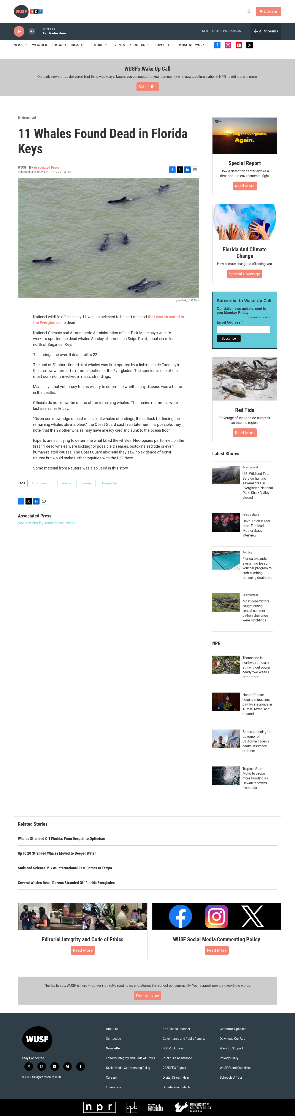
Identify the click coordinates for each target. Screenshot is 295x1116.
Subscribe (148, 86)
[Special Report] (245, 136)
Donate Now (147, 995)
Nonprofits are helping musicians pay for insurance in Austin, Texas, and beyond (257, 704)
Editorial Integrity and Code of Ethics (83, 939)
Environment (27, 117)
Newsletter (113, 1048)
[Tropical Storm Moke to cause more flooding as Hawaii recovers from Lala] (226, 775)
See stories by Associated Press (47, 522)
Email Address (230, 322)
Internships (113, 1087)
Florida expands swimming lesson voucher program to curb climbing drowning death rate (257, 568)
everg (87, 483)
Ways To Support (231, 1048)
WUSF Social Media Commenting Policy (216, 939)
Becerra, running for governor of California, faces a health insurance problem (257, 741)
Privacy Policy (229, 1058)
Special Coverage (244, 273)
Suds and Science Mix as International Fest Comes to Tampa (65, 868)
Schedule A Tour (231, 1077)
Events (119, 45)
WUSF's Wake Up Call (147, 68)
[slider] (39, 31)
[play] (19, 31)
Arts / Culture (251, 514)
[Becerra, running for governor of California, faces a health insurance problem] (226, 739)
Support (162, 45)
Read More (245, 185)
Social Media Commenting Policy (128, 1068)
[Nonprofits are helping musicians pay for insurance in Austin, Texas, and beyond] (226, 702)
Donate (270, 11)
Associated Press (47, 167)
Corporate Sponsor (233, 1029)
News (18, 45)
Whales (67, 483)
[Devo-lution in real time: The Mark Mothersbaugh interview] (226, 522)
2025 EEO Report (174, 1068)
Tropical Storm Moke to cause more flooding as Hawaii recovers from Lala (255, 778)
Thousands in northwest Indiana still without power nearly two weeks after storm (256, 667)
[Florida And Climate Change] (245, 222)
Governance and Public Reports (184, 1038)
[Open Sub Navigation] (26, 45)
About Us (112, 1029)
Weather (39, 45)
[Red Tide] (245, 379)
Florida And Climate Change (244, 252)
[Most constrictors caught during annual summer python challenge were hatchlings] (226, 602)
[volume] (32, 31)
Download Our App (232, 1038)
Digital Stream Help (176, 1077)
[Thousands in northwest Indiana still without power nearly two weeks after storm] (226, 665)
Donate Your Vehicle (176, 1087)
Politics (247, 552)
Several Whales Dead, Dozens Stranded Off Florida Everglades (66, 882)
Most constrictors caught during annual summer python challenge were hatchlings (256, 610)
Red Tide (244, 410)
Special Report (244, 163)
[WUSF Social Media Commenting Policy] (216, 916)
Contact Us (113, 1038)
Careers (111, 1077)
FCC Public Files (173, 1048)
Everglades (109, 483)
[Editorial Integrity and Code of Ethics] (82, 916)
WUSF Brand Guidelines (235, 1068)
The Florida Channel (176, 1029)
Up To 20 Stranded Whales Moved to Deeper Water (57, 853)
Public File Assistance (177, 1058)
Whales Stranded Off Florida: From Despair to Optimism (61, 838)
